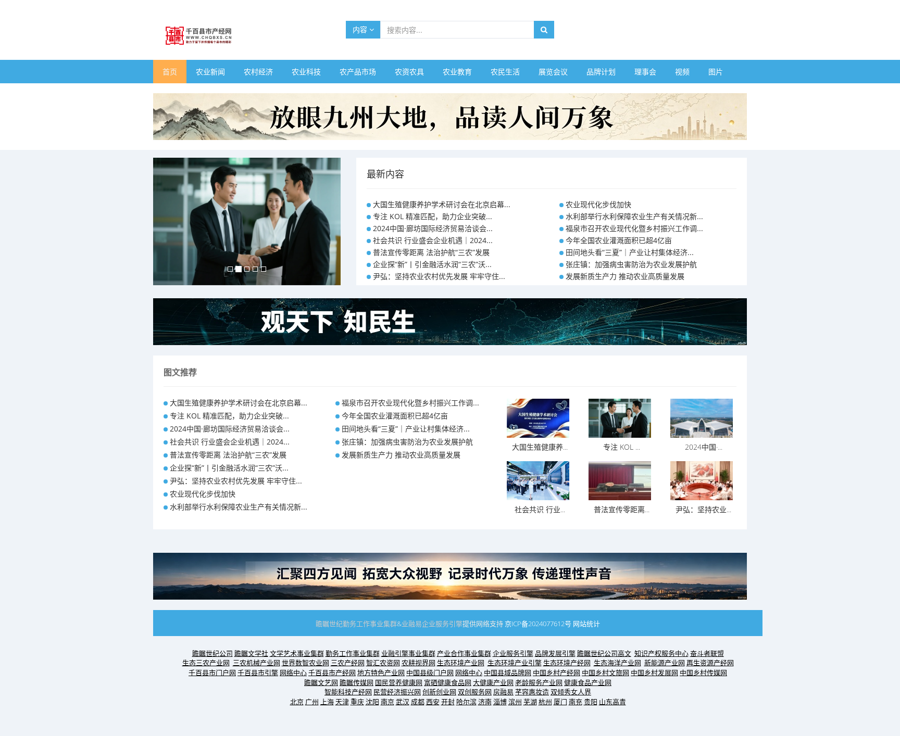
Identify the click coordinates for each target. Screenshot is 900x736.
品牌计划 (601, 72)
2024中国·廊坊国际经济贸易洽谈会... (433, 228)
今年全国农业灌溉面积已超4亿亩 (619, 240)
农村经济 (258, 72)
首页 (169, 72)
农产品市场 (358, 72)
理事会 (645, 72)
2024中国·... (703, 447)
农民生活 (505, 72)
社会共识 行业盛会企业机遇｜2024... (433, 240)
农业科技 (306, 72)
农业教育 (457, 72)
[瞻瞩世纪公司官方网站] (450, 116)
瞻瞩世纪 (329, 623)
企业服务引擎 (442, 623)
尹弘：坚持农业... (703, 509)
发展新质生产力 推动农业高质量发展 (625, 276)
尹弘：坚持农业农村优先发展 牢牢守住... (439, 276)
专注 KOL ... (621, 447)
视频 (682, 72)
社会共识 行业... (540, 509)
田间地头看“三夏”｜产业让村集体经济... (630, 252)
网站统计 (586, 623)
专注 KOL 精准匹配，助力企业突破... (432, 216)
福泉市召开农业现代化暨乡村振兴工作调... (634, 228)
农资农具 (409, 72)
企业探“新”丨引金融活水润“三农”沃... (432, 264)
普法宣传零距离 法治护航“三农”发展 (431, 252)
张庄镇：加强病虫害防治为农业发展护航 (631, 264)
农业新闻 (210, 72)
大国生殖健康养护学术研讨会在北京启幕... (441, 204)
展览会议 (553, 72)
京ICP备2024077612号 (538, 623)
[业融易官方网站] (450, 321)
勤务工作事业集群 (370, 623)
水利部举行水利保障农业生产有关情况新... (634, 216)
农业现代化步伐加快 (598, 204)
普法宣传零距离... (621, 509)
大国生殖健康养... (540, 447)
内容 (361, 29)
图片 (715, 72)
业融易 (412, 623)
